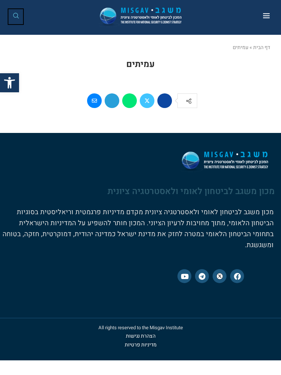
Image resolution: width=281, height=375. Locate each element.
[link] (9, 82)
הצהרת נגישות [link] (141, 336)
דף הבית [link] (261, 47)
